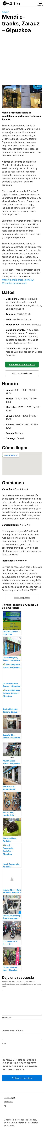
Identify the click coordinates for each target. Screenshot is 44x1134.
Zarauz (5, 12)
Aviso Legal (9, 1098)
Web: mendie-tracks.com (22, 373)
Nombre (6, 1018)
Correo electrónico (13, 1030)
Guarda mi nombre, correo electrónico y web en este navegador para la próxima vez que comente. (20, 1065)
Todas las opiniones (22, 598)
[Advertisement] (22, 59)
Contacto (8, 1102)
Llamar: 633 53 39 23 (22, 364)
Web (4, 1043)
